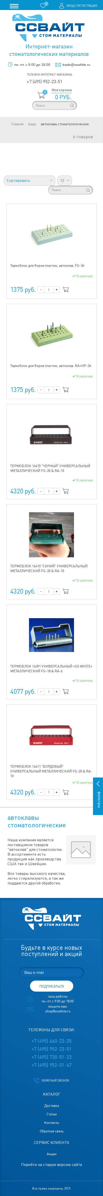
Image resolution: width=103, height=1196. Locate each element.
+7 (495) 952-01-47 (52, 1065)
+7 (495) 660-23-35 (52, 1041)
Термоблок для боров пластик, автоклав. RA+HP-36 (50, 366)
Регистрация (87, 6)
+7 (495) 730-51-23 (52, 1057)
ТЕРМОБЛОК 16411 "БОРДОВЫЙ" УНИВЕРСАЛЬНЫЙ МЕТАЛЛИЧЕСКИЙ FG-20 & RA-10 (51, 771)
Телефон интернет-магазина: (49, 74)
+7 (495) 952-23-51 (44, 81)
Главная (17, 124)
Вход (70, 6)
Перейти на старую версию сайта (51, 1164)
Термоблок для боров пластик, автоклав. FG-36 (47, 265)
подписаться (51, 986)
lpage (32, 124)
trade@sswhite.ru (76, 65)
